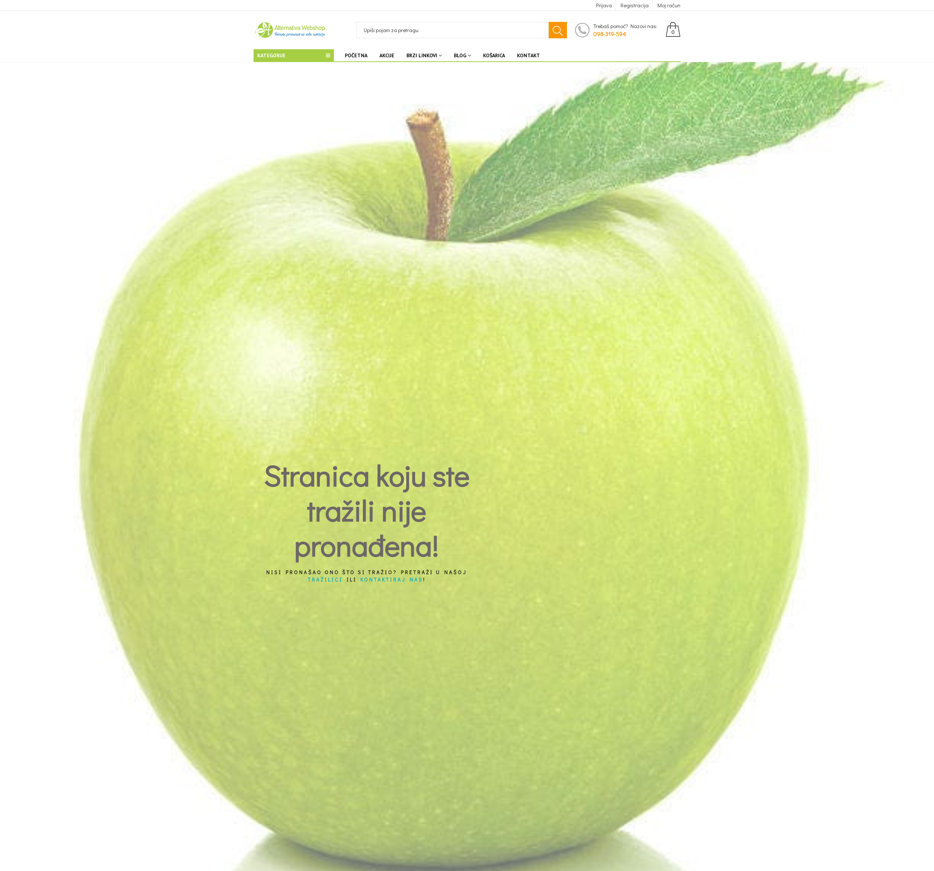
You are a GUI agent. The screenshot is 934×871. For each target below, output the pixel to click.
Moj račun (668, 5)
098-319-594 (609, 34)
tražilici (325, 579)
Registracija (635, 5)
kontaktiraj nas (391, 579)
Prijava (604, 5)
